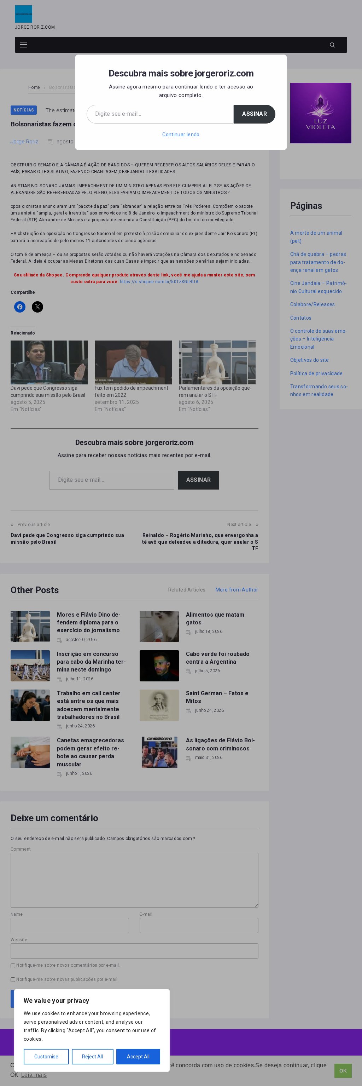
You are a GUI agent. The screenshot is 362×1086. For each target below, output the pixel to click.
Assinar (254, 113)
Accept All (138, 1056)
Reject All (92, 1056)
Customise (46, 1056)
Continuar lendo (180, 134)
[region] (92, 1030)
